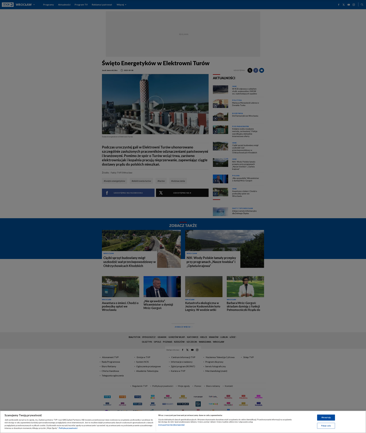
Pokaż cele (326, 425)
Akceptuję (326, 417)
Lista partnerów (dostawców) (171, 425)
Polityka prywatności (68, 428)
